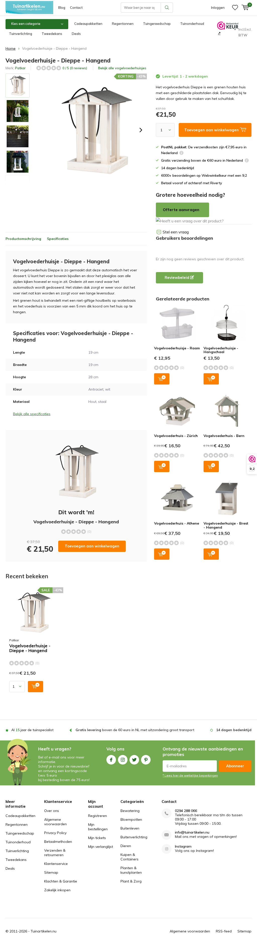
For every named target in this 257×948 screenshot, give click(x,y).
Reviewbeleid (177, 277)
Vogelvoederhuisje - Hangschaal (221, 350)
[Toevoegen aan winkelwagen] (35, 686)
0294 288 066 (186, 811)
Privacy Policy (55, 833)
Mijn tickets (97, 838)
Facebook (111, 760)
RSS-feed (224, 931)
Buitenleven (129, 828)
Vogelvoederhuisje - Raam (177, 348)
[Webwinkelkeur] (218, 33)
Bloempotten (131, 819)
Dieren (125, 846)
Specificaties (58, 238)
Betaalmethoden (58, 841)
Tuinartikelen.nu (43, 931)
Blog (61, 8)
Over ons (51, 810)
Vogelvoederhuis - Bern (224, 435)
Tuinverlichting (20, 34)
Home (11, 48)
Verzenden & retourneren (55, 852)
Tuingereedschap (157, 24)
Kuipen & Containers (129, 856)
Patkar (20, 68)
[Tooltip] (181, 153)
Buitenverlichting (133, 837)
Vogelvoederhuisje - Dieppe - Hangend (29, 648)
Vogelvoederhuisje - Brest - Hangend (226, 525)
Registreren (97, 815)
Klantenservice (56, 863)
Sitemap (51, 872)
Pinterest (146, 760)
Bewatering (130, 810)
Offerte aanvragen (181, 209)
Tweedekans (52, 34)
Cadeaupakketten (88, 24)
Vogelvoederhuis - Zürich (176, 435)
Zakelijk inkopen (57, 890)
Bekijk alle (122, 68)
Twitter (134, 760)
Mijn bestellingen (98, 826)
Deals (76, 34)
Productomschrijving (23, 238)
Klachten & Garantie (60, 881)
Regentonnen (123, 24)
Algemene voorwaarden (55, 821)
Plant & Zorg (131, 881)
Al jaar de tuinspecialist (32, 730)
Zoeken (167, 8)
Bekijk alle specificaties (31, 414)
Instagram (122, 760)
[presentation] (141, 130)
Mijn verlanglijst (100, 846)
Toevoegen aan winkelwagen (92, 546)
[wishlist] (235, 7)
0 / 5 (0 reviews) (74, 68)
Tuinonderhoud (192, 24)
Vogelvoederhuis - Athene (176, 523)
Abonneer (235, 766)
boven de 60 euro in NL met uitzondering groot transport (135, 730)
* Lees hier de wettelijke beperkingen (190, 775)
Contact (76, 8)
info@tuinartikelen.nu (192, 832)
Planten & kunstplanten (131, 870)
